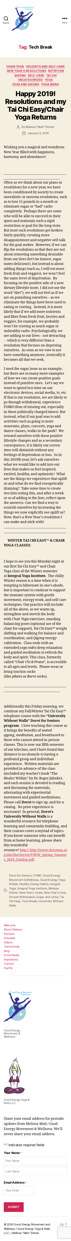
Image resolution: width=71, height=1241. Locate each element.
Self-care (36, 75)
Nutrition (56, 70)
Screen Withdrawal (22, 897)
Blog (6, 951)
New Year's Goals (31, 892)
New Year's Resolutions (26, 70)
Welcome (10, 925)
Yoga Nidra (50, 84)
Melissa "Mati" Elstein (40, 127)
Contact (9, 963)
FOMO (37, 875)
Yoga (49, 79)
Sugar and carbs (47, 897)
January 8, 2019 (38, 133)
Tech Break (29, 901)
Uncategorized (30, 79)
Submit (14, 1207)
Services (9, 934)
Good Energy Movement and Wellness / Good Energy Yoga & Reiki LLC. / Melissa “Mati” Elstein (27, 1229)
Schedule (9, 938)
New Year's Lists (55, 892)
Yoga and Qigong (25, 84)
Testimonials (12, 946)
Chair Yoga (15, 66)
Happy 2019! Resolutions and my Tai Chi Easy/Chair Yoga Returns (35, 105)
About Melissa (13, 929)
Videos (8, 942)
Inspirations (11, 959)
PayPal (8, 968)
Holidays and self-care (45, 66)
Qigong (20, 75)
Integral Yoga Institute (32, 888)
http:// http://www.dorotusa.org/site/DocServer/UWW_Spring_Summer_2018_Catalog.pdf (35, 855)
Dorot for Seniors (20, 875)
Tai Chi (51, 75)
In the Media (11, 955)
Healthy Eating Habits (33, 884)
